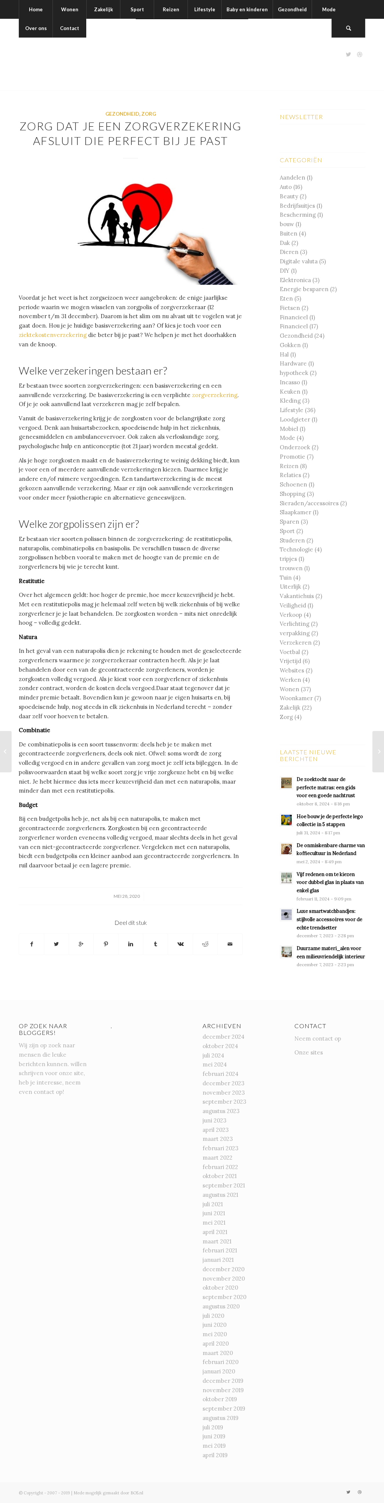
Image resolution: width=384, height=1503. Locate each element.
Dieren (289, 251)
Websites (292, 670)
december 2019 (222, 1380)
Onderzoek (295, 447)
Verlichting (294, 623)
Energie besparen (304, 289)
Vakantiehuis (297, 596)
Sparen (289, 521)
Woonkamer (296, 698)
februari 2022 (220, 1167)
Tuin (286, 577)
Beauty (289, 196)
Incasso (290, 382)
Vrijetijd (290, 661)
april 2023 (215, 1129)
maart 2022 (217, 1157)
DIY (285, 270)
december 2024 (223, 1036)
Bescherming (298, 214)
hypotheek (294, 372)
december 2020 (223, 1269)
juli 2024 (213, 1055)
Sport (287, 531)
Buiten (288, 233)
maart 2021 (216, 1241)
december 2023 (223, 1083)
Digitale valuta (299, 261)
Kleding (290, 400)
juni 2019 (213, 1436)
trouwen (291, 568)
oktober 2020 (220, 1287)
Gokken (290, 345)
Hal (284, 354)
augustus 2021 (220, 1194)
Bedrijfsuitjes (297, 205)
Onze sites (308, 1052)
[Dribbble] (359, 54)
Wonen (289, 689)
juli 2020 (213, 1315)
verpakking (295, 633)
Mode (287, 437)
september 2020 (224, 1297)
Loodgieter (295, 419)
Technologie (296, 549)
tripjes (288, 558)
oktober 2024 (220, 1046)
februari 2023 (220, 1148)
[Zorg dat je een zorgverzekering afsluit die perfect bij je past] (131, 228)
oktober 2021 (219, 1176)
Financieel (294, 317)
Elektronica (295, 280)
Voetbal (290, 652)
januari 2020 (218, 1371)
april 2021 (214, 1232)
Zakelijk (290, 707)
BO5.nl (136, 1492)
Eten (286, 298)
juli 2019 (212, 1427)
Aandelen (292, 177)
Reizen (289, 466)
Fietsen (290, 307)
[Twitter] (348, 54)
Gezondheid (122, 114)
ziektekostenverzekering (53, 334)
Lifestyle (291, 410)
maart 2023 (217, 1138)
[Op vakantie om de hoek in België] (6, 751)
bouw (287, 224)
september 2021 (223, 1185)
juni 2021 (213, 1213)
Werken (290, 679)
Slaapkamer (295, 512)
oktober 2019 (219, 1399)
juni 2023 (214, 1120)
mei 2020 (214, 1334)
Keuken (290, 391)
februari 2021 (219, 1250)
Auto (286, 186)
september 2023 (224, 1101)
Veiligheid (293, 605)
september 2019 (223, 1408)
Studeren (292, 540)
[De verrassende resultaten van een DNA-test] (378, 751)
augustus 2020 (221, 1306)
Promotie (292, 456)
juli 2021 (212, 1204)
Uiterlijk (290, 586)
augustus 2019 (220, 1417)
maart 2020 (217, 1352)
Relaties (290, 475)
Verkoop (291, 614)
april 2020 (215, 1343)
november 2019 (223, 1390)
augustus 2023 (221, 1111)
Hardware (293, 363)
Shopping (292, 493)
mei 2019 (214, 1445)
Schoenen (293, 484)
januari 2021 (218, 1259)
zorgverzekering (214, 395)
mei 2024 (214, 1064)
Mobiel (289, 428)
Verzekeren (296, 642)
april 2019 (215, 1455)
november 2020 (223, 1278)
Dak (285, 242)
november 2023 (223, 1092)
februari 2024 (220, 1073)
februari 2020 (220, 1362)
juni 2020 (214, 1324)
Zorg (148, 114)
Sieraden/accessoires (309, 503)
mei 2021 (213, 1222)
